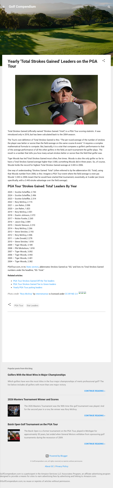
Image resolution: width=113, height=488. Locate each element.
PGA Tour (18, 305)
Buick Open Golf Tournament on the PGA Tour (33, 424)
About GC (49, 466)
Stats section (32, 267)
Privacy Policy (61, 466)
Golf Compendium (22, 7)
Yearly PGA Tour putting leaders (27, 287)
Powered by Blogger (58, 456)
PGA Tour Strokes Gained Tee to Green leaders (34, 284)
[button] (103, 61)
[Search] (109, 7)
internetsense (42, 294)
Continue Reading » (94, 391)
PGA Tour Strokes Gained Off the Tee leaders (33, 281)
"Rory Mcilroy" (26, 294)
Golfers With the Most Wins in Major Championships (37, 374)
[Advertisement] (56, 33)
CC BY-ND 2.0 (71, 294)
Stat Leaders (32, 305)
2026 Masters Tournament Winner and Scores (33, 399)
